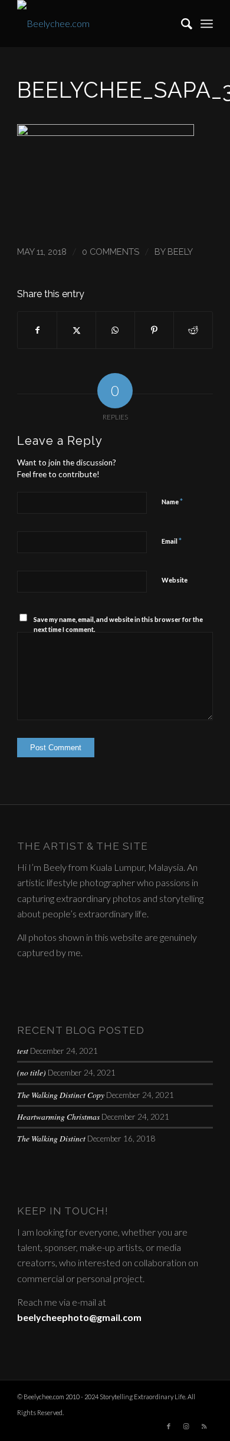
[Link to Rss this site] (204, 1426)
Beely (180, 252)
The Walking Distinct (51, 1138)
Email (172, 540)
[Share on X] (76, 330)
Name (172, 501)
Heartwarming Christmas (58, 1116)
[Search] (180, 23)
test (22, 1050)
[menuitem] (180, 23)
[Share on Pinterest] (154, 330)
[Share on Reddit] (193, 330)
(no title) (31, 1072)
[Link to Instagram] (186, 1426)
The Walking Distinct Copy (60, 1094)
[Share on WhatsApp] (115, 330)
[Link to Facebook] (169, 1426)
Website (175, 580)
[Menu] (207, 23)
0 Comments (110, 252)
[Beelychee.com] (95, 23)
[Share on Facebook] (37, 330)
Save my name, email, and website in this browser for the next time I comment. (118, 624)
